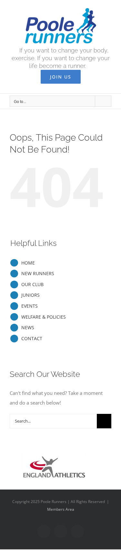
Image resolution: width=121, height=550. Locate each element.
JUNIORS (30, 295)
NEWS (27, 327)
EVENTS (29, 306)
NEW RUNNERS (37, 273)
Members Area (60, 509)
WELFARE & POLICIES (43, 317)
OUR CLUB (32, 284)
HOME (28, 263)
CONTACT (31, 338)
